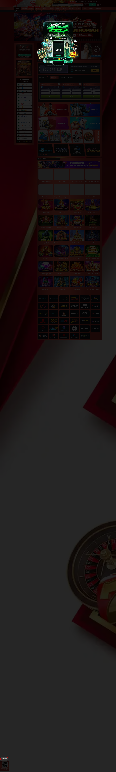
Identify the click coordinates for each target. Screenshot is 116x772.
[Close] (79, 19)
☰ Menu (4, 759)
